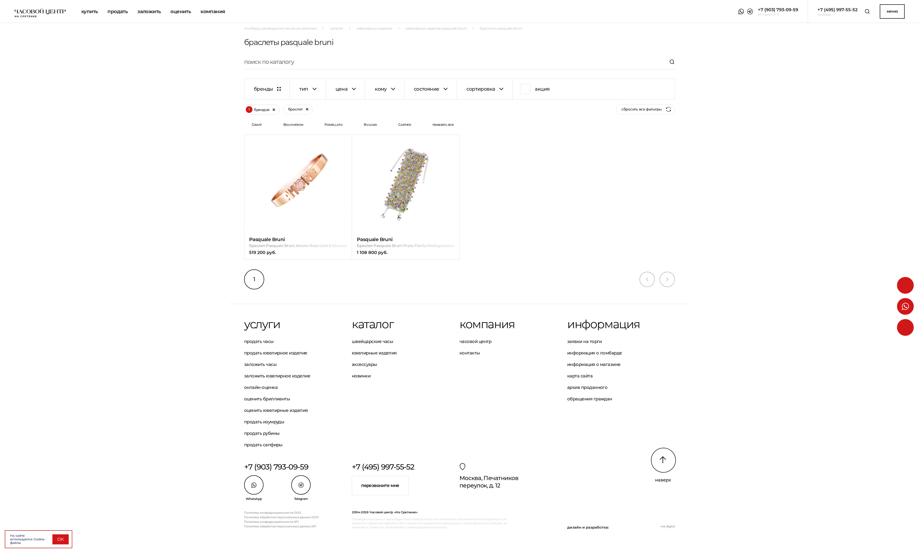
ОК (60, 539)
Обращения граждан (589, 399)
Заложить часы (260, 364)
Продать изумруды (264, 422)
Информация (603, 324)
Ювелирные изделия (374, 353)
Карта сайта (580, 376)
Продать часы (259, 341)
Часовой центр (475, 341)
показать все (443, 124)
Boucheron (293, 124)
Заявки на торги (584, 341)
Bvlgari (370, 124)
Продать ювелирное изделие (275, 353)
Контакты (470, 353)
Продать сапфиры (263, 445)
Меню (892, 11)
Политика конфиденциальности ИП (271, 522)
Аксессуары (364, 364)
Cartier (404, 124)
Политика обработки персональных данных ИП (280, 526)
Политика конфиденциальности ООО (272, 512)
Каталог (372, 324)
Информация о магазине (594, 364)
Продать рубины (262, 433)
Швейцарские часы (372, 341)
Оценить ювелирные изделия (276, 410)
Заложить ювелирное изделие (277, 376)
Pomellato (333, 124)
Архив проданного (587, 387)
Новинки (361, 376)
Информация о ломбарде (594, 353)
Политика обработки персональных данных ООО (281, 517)
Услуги (262, 324)
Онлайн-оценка (261, 387)
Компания (213, 11)
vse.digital (668, 526)
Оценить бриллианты (267, 399)
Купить (89, 11)
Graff (257, 124)
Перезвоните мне (380, 485)
